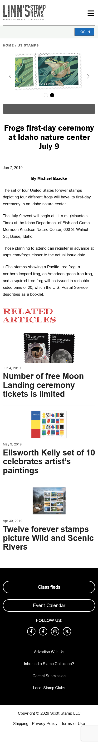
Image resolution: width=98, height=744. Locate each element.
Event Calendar (49, 605)
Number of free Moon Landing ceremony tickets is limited (43, 385)
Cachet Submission (49, 676)
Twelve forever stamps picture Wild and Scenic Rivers (48, 538)
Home (8, 45)
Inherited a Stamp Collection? (49, 664)
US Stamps (28, 45)
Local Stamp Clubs (49, 688)
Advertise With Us (49, 652)
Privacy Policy (45, 723)
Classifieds (49, 587)
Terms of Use (73, 723)
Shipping (20, 723)
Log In (84, 32)
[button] (10, 76)
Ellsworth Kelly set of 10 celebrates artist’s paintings (49, 461)
